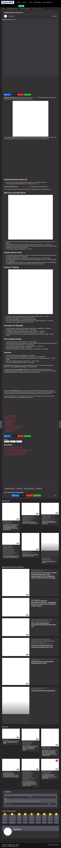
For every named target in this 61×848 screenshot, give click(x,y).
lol (44, 822)
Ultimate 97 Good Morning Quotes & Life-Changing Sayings (30, 522)
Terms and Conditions (13, 846)
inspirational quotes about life (9, 549)
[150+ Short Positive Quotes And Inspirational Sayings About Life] (11, 539)
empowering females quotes (28, 772)
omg (50, 822)
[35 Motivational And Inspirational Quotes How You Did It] (30, 542)
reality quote (34, 642)
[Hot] (57, 760)
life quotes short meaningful (8, 550)
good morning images (46, 772)
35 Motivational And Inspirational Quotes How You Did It (30, 555)
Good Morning (37, 2)
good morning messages (27, 743)
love (38, 822)
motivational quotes (29, 488)
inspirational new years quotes (48, 516)
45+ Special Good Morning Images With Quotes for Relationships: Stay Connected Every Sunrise (49, 776)
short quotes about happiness (9, 553)
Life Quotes (8, 418)
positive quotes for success (8, 551)
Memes (18, 2)
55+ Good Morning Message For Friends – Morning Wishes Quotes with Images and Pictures (30, 748)
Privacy (18, 844)
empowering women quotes (28, 773)
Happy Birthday (9, 423)
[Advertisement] (30, 84)
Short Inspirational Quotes (24, 186)
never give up (39, 488)
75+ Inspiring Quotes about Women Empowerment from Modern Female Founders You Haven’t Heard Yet (30, 783)
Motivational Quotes (10, 421)
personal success (48, 621)
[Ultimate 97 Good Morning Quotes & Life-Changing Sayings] (30, 509)
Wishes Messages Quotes (7, 546)
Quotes (25, 2)
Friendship (24, 741)
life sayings (19, 488)
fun (25, 822)
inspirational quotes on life (28, 519)
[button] (54, 2)
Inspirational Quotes (10, 420)
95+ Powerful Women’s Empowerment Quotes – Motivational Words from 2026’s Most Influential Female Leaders (43, 603)
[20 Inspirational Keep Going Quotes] (50, 545)
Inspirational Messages (11, 415)
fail (19, 822)
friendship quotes (30, 741)
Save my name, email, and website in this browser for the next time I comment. (23, 801)
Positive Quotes (9, 424)
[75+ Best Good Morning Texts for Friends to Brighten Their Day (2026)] (11, 734)
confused (12, 822)
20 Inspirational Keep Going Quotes (48, 561)
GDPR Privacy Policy (11, 844)
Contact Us (4, 846)
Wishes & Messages (47, 2)
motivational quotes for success (37, 621)
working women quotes (27, 780)
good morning (31, 516)
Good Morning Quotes (11, 417)
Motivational (25, 771)
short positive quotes (41, 642)
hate (5, 822)
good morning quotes (27, 744)
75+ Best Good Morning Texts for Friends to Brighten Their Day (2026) (11, 742)
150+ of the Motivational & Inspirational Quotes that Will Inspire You (49, 522)
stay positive (35, 97)
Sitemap (4, 844)
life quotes (33, 552)
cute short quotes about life (8, 547)
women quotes (25, 778)
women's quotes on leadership (28, 779)
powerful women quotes (27, 775)
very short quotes (6, 554)
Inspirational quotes (10, 488)
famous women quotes (27, 774)
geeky (31, 822)
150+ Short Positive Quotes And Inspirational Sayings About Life (10, 556)
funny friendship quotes (27, 742)
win (56, 822)
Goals (30, 2)
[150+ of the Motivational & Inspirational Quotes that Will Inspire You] (50, 508)
